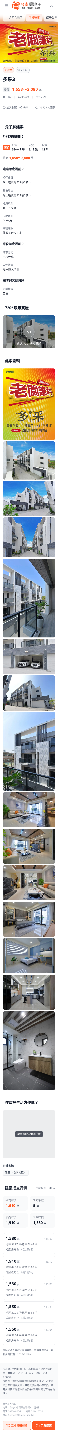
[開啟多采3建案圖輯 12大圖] (29, 919)
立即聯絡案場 (19, 1425)
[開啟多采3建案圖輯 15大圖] (29, 1050)
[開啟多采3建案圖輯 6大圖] (29, 656)
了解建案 (34, 18)
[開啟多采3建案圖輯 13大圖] (29, 955)
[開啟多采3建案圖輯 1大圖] (29, 404)
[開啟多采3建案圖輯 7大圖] (29, 693)
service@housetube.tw (22, 1414)
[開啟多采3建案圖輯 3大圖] (29, 498)
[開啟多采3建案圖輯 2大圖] (29, 460)
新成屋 (8, 70)
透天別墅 (22, 70)
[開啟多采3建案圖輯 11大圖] (29, 882)
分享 (25, 107)
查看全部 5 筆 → (45, 1188)
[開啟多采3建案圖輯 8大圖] (29, 751)
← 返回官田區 (13, 18)
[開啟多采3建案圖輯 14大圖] (29, 992)
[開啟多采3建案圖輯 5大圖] (29, 598)
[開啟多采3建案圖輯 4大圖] (29, 537)
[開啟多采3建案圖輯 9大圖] (29, 809)
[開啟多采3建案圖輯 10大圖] (29, 846)
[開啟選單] (6, 5)
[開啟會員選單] (51, 5)
